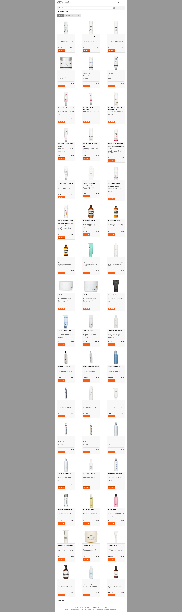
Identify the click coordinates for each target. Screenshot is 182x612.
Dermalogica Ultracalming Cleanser (115, 473)
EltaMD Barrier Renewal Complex (89, 36)
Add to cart (61, 50)
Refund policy (105, 607)
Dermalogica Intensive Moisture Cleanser (66, 402)
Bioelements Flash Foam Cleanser (115, 366)
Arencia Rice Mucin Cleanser (88, 545)
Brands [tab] (77, 15)
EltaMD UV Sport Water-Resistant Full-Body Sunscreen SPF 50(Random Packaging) (65, 145)
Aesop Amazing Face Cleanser (89, 220)
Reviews (87, 607)
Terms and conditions (93, 607)
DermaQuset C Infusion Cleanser (64, 366)
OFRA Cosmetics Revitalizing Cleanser (65, 473)
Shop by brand (114, 2)
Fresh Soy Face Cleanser (113, 545)
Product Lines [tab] (69, 15)
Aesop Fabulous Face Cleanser (114, 220)
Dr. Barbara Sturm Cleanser (88, 402)
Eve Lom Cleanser (61, 294)
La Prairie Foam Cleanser (88, 330)
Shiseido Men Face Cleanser (113, 402)
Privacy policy (100, 607)
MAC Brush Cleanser (112, 509)
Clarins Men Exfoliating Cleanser (64, 330)
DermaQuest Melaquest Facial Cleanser (91, 366)
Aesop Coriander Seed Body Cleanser (115, 581)
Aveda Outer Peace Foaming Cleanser (90, 581)
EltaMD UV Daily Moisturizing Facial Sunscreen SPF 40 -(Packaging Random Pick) (91, 145)
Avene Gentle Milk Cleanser (113, 258)
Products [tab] (60, 15)
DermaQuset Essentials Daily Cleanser (115, 330)
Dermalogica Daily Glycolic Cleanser (65, 437)
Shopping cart (122, 2)
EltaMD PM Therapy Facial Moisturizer (115, 36)
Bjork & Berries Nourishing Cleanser (90, 473)
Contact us (84, 607)
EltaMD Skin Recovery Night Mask (64, 71)
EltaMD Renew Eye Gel (62, 36)
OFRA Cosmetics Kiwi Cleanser (114, 437)
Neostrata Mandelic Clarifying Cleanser (65, 545)
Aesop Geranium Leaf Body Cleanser (65, 581)
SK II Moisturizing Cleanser (113, 294)
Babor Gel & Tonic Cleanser (88, 509)
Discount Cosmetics (78, 607)
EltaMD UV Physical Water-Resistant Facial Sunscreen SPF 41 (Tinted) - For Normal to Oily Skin (65, 183)
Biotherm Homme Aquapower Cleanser (90, 258)
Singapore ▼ (114, 609)
